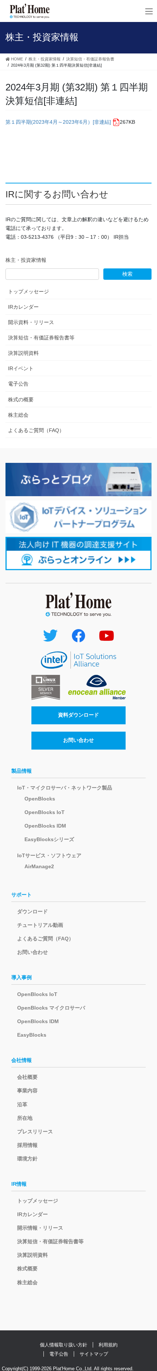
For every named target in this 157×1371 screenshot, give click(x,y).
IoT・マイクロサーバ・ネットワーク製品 (64, 788)
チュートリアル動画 (40, 925)
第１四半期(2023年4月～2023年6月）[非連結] (58, 122)
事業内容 (27, 1090)
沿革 (22, 1104)
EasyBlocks (31, 1035)
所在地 (24, 1118)
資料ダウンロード (78, 715)
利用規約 (108, 1345)
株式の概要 (21, 399)
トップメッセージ (28, 291)
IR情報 (19, 1184)
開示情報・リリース (40, 1228)
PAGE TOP (146, 1323)
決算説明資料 (23, 353)
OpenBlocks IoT (44, 812)
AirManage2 (39, 866)
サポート (21, 895)
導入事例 (21, 977)
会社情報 (21, 1060)
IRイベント (21, 368)
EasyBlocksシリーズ (49, 839)
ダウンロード (32, 911)
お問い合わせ (78, 740)
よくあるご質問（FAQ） (36, 430)
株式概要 (27, 1268)
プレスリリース (35, 1131)
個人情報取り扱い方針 (63, 1345)
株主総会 (18, 415)
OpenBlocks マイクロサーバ (51, 1008)
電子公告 (18, 384)
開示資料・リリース (31, 322)
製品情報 (21, 771)
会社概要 (27, 1077)
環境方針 (27, 1159)
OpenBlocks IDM (45, 826)
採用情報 (27, 1145)
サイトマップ (94, 1354)
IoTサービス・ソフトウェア (49, 855)
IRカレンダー (23, 307)
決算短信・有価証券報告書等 (41, 338)
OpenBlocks (39, 799)
